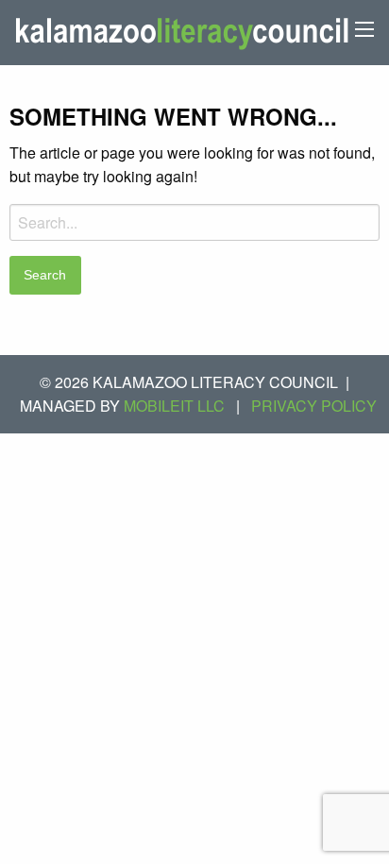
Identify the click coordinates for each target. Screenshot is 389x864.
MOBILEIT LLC (174, 405)
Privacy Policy (314, 405)
